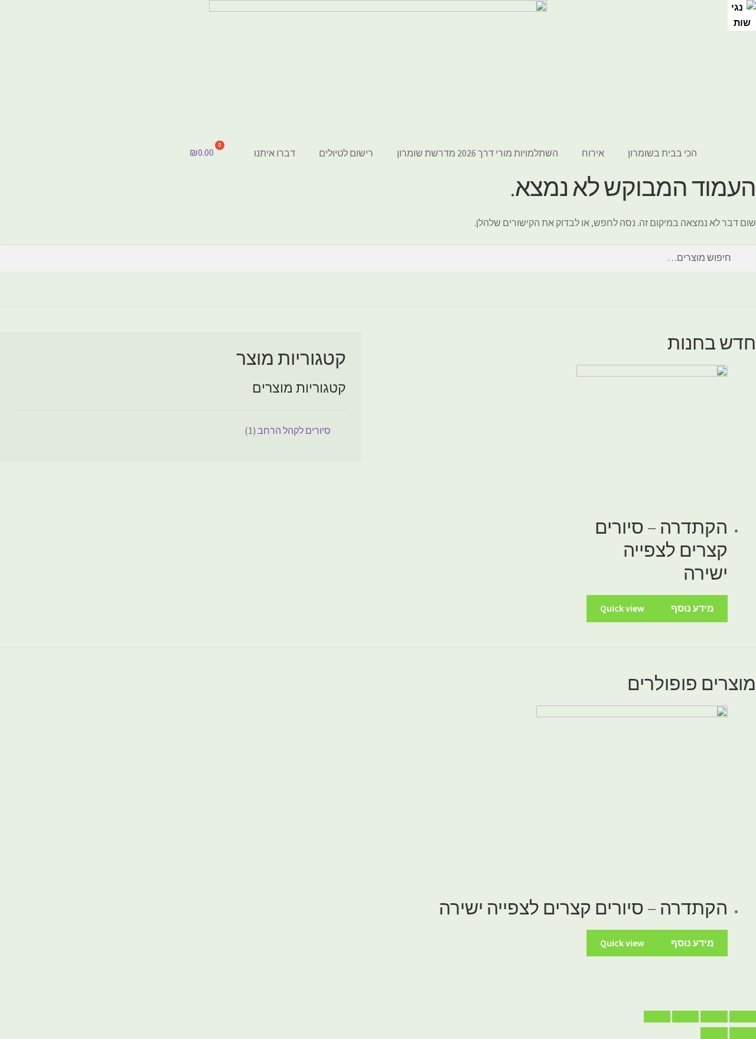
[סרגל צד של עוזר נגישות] (742, 14)
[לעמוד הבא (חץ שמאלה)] (713, 1033)
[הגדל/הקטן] (657, 1016)
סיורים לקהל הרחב (294, 430)
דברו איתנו (274, 153)
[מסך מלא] (685, 1016)
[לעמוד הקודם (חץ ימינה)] (742, 1033)
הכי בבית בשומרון (662, 153)
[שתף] (713, 1016)
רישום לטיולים (346, 153)
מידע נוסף (692, 608)
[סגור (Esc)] (742, 1016)
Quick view (622, 608)
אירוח (593, 153)
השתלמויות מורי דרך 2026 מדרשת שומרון (477, 153)
